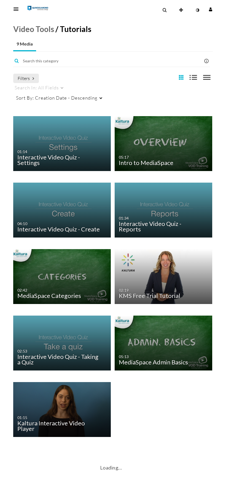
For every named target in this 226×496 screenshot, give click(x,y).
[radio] (181, 78)
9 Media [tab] (25, 43)
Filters (24, 78)
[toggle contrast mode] (197, 10)
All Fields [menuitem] (37, 87)
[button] (17, 9)
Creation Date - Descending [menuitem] (57, 98)
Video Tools (33, 29)
